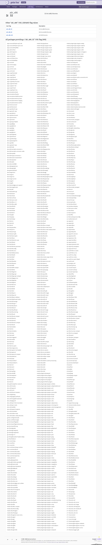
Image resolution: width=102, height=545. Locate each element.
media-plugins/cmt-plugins (44, 379)
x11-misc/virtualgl (71, 519)
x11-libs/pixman (71, 494)
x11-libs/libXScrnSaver (73, 472)
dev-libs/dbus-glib (12, 204)
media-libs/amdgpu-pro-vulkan (15, 483)
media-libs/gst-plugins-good (44, 50)
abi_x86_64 (9, 32)
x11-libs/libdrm (71, 417)
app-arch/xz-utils (11, 69)
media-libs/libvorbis (42, 236)
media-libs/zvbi (41, 371)
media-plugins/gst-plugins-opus (45, 479)
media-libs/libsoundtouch (44, 212)
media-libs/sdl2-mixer (43, 295)
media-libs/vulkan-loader (43, 356)
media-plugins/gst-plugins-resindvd (46, 487)
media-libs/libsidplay (42, 206)
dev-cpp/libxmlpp (11, 138)
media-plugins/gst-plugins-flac (45, 426)
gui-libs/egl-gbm (11, 428)
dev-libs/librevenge (12, 301)
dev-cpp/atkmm (11, 113)
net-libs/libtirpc (71, 170)
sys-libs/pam (70, 335)
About (46, 6)
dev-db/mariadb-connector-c (14, 149)
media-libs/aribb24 (12, 485)
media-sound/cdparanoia (73, 66)
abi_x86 (14, 12)
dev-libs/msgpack (11, 337)
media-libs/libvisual (42, 231)
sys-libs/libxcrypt (71, 324)
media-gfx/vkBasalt (12, 468)
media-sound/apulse (72, 62)
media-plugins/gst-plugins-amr (45, 388)
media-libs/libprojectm (43, 187)
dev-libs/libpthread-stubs (14, 299)
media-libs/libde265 (42, 111)
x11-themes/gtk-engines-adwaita (75, 523)
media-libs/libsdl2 (42, 200)
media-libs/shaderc (42, 320)
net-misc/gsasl (70, 193)
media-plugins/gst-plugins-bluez (45, 394)
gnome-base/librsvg (12, 426)
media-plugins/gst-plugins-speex (46, 506)
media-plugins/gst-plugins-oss (45, 481)
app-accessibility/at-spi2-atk (14, 43)
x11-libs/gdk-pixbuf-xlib (73, 413)
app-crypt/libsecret (12, 79)
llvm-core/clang (11, 441)
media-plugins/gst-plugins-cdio (45, 400)
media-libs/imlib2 (41, 62)
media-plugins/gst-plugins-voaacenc (46, 523)
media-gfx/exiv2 (11, 458)
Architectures (39, 6)
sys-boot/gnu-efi (71, 263)
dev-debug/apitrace (12, 166)
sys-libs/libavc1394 (72, 297)
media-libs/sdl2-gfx (42, 291)
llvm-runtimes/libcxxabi (13, 451)
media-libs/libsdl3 (42, 202)
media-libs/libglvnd (42, 136)
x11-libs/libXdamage (72, 443)
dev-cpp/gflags (11, 124)
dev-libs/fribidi (11, 210)
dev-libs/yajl (10, 379)
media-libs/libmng (42, 166)
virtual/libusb (70, 390)
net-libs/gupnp (71, 134)
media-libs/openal (42, 259)
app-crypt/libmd (11, 77)
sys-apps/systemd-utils (73, 244)
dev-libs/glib (10, 214)
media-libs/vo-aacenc (42, 350)
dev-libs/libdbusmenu (13, 253)
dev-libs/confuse (11, 198)
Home (8, 6)
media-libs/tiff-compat (43, 341)
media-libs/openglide (42, 265)
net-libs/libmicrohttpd (72, 147)
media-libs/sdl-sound (42, 316)
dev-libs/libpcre (11, 293)
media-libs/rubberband (43, 286)
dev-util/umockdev (12, 411)
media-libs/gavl (11, 517)
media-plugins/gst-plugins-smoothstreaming (49, 500)
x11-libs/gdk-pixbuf (72, 411)
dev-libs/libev (10, 259)
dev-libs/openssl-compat (13, 354)
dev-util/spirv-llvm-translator (14, 403)
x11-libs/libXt (70, 477)
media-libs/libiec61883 (43, 145)
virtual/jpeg (70, 373)
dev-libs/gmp (10, 217)
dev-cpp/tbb (10, 143)
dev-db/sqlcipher (11, 160)
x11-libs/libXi (70, 453)
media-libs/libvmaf (42, 234)
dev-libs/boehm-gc (12, 191)
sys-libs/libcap (70, 299)
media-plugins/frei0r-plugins (44, 381)
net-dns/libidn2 (71, 117)
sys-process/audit (71, 356)
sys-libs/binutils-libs (72, 284)
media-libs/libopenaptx (43, 174)
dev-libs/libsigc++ (11, 303)
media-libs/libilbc (41, 147)
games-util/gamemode (13, 417)
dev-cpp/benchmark (12, 115)
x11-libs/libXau (71, 432)
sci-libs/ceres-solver (72, 208)
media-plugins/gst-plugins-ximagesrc (77, 52)
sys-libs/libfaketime (72, 301)
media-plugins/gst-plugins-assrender (47, 392)
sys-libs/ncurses (71, 329)
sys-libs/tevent (70, 348)
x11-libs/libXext (71, 447)
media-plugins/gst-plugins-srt (45, 508)
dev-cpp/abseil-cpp (12, 109)
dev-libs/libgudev (11, 280)
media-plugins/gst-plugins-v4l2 (45, 519)
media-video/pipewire (72, 102)
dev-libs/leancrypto (12, 236)
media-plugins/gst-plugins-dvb (45, 417)
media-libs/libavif (41, 90)
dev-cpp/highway (11, 134)
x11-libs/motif (70, 489)
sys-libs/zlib (70, 352)
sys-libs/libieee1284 (72, 303)
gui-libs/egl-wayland (12, 430)
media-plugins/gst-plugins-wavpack (46, 530)
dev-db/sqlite (10, 162)
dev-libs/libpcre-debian (13, 297)
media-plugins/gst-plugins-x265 (75, 50)
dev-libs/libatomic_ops (13, 240)
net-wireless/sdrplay (72, 206)
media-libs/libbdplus (42, 92)
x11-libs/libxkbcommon (73, 458)
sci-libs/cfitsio (70, 210)
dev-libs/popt (10, 358)
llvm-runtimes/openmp (13, 456)
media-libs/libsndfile (42, 208)
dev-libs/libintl (11, 286)
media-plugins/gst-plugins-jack (45, 434)
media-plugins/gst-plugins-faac (45, 422)
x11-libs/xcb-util (71, 500)
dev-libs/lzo (10, 329)
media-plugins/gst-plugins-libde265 (46, 447)
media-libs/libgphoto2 (43, 138)
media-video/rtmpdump (73, 105)
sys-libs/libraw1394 (72, 305)
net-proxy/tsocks (71, 202)
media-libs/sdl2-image (43, 293)
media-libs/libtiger (42, 217)
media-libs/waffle (41, 358)
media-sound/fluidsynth (73, 71)
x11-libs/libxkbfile (71, 460)
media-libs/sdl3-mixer (43, 303)
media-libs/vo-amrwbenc (43, 352)
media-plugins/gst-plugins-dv (45, 415)
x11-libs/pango (71, 491)
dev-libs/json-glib (11, 234)
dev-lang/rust (10, 176)
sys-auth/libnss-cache (72, 250)
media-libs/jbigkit (41, 66)
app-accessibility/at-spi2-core (15, 45)
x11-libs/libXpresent (72, 466)
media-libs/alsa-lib (12, 479)
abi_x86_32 (9, 29)
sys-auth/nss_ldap (71, 255)
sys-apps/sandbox (71, 240)
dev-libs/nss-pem (11, 346)
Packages (14, 6)
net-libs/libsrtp (71, 164)
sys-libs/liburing (71, 322)
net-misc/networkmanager (74, 195)
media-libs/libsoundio (43, 210)
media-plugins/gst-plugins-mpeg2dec (47, 462)
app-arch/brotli (11, 54)
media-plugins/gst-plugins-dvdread (46, 420)
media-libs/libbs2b (42, 96)
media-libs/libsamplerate (43, 195)
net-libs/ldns (70, 138)
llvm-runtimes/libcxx (12, 449)
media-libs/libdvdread (43, 124)
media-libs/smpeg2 (42, 324)
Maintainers (23, 6)
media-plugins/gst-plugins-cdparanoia (47, 403)
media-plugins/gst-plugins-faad (45, 424)
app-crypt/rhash (11, 88)
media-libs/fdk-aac (12, 502)
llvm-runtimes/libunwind (13, 453)
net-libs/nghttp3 (71, 179)
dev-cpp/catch (11, 119)
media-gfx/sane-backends (14, 466)
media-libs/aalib (11, 475)
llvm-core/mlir (11, 445)
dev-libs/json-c (11, 229)
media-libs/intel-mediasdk (44, 64)
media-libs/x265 (41, 365)
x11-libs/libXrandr (71, 468)
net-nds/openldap (71, 198)
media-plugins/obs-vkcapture (74, 58)
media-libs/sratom (42, 333)
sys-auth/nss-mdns (72, 257)
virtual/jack (70, 371)
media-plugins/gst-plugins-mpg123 (46, 466)
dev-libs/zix (10, 381)
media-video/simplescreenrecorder (76, 107)
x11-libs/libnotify (71, 422)
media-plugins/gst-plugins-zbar (75, 54)
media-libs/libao (41, 81)
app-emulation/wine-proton (14, 98)
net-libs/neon (70, 174)
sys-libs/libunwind (71, 320)
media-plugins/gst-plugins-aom (45, 390)
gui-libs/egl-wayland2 (13, 432)
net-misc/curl (70, 191)
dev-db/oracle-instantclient (14, 157)
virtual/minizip (71, 392)
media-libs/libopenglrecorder (45, 176)
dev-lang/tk (10, 183)
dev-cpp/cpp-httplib (12, 121)
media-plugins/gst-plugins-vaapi (45, 521)
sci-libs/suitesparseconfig (73, 217)
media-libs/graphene (42, 43)
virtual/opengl (70, 398)
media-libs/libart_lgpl (42, 86)
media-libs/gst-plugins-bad (44, 45)
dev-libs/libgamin (11, 272)
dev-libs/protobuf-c (12, 362)
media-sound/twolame (73, 92)
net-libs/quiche (71, 183)
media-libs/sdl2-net (42, 297)
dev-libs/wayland (11, 375)
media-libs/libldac (42, 155)
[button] (81, 2)
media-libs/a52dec (12, 472)
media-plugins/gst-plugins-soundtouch (47, 502)
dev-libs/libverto (11, 318)
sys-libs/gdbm (70, 291)
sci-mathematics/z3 (72, 219)
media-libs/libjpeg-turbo (43, 149)
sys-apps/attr (70, 223)
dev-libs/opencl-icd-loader (14, 350)
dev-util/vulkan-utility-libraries (15, 415)
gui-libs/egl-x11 (11, 434)
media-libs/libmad (42, 160)
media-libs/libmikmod (43, 162)
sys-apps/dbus (71, 225)
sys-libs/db (70, 288)
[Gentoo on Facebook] (12, 539)
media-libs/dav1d (11, 494)
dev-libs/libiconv (11, 284)
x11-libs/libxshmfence (72, 475)
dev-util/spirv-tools (12, 405)
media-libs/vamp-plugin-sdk (44, 346)
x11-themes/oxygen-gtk (73, 530)
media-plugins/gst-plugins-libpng (46, 451)
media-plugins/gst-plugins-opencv (46, 475)
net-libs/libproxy (71, 157)
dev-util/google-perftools (13, 396)
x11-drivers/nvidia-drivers (73, 405)
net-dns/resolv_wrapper (73, 119)
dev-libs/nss (10, 343)
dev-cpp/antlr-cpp (12, 111)
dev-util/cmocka (11, 386)
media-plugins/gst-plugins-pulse (45, 483)
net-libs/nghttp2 (71, 176)
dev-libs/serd (10, 367)
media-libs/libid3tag (42, 143)
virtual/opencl (70, 396)
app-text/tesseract (12, 107)
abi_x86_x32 (9, 35)
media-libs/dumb (11, 496)
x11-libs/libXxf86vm (72, 487)
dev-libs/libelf (10, 257)
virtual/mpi (70, 394)
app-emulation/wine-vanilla (14, 102)
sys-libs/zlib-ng (71, 354)
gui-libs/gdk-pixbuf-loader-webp (15, 437)
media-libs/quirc (41, 282)
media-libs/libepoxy (42, 128)
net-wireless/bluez (72, 204)
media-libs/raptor (41, 284)
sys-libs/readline (71, 339)
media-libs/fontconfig (12, 508)
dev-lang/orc (10, 174)
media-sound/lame (72, 79)
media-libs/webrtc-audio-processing (46, 360)
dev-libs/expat (11, 208)
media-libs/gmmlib (12, 530)
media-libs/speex (41, 329)
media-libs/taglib (41, 337)
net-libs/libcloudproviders (74, 145)
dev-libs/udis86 (11, 373)
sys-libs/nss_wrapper (72, 333)
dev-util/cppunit (11, 388)
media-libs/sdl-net (42, 314)
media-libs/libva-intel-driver (44, 227)
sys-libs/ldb (70, 295)
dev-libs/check (11, 195)
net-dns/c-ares (71, 113)
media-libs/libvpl (41, 238)
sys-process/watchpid (72, 362)
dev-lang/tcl (10, 181)
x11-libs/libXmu (71, 462)
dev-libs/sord (10, 369)
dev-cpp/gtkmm (11, 132)
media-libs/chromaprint (13, 489)
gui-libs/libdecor (11, 439)
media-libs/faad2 (11, 500)
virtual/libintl (70, 386)
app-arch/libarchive (12, 58)
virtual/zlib (69, 400)
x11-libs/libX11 (71, 430)
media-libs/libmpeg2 (42, 170)
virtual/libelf (70, 381)
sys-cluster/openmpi (72, 272)
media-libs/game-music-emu (14, 515)
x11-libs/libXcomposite (73, 439)
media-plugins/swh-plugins (74, 60)
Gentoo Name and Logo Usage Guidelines (56, 542)
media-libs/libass (41, 88)
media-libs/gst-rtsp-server (44, 56)
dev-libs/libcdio (11, 244)
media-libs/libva (41, 223)
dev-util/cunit (10, 390)
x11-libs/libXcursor (72, 441)
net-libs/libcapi (71, 143)
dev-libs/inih (10, 223)
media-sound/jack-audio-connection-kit (77, 77)
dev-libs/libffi (10, 265)
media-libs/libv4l (41, 221)
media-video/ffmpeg (72, 96)
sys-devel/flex (70, 274)
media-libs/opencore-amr (44, 261)
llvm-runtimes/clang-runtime (15, 447)
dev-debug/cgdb (11, 168)
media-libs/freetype (12, 513)
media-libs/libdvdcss (42, 119)
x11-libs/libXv (70, 481)
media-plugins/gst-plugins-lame (45, 441)
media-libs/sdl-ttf (41, 318)
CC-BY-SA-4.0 (40, 542)
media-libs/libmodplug (43, 168)
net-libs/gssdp (70, 132)
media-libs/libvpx (41, 240)
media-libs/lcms (41, 73)
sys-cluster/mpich (71, 267)
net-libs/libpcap (71, 155)
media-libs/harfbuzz (42, 58)
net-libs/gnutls (71, 130)
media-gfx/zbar (11, 470)
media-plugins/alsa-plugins (44, 375)
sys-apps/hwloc (71, 229)
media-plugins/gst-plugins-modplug (46, 460)
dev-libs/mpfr (10, 335)
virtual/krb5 (70, 377)
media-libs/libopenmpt (43, 179)
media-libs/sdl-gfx (42, 307)
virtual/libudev (71, 388)
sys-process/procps (72, 360)
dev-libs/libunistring (12, 312)
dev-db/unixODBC (12, 164)
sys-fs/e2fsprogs (71, 278)
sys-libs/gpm (70, 293)
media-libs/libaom (42, 83)
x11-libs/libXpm (71, 464)
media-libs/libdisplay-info (44, 113)
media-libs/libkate (42, 153)
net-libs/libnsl (70, 153)
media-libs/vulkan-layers (43, 354)
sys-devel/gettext (71, 276)
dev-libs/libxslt (11, 324)
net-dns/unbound (71, 121)
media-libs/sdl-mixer (42, 312)
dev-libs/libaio (11, 238)
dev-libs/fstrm (11, 212)
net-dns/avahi (70, 111)
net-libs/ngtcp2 (71, 181)
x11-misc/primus (71, 517)
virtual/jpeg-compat (72, 375)
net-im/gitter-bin (71, 126)
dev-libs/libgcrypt (11, 274)
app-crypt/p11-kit (11, 86)
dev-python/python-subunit (14, 384)
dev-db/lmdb (10, 147)
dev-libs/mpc (10, 333)
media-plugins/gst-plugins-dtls (45, 411)
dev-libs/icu (10, 221)
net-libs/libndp (71, 149)
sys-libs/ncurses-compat (73, 331)
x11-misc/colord (71, 515)
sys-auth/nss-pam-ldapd (73, 259)
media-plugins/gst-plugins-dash (45, 409)
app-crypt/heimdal (12, 73)
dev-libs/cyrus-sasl (12, 200)
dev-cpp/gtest (10, 130)
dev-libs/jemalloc (11, 227)
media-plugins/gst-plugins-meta (45, 458)
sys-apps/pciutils (71, 236)
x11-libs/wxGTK (71, 498)
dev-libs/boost (11, 193)
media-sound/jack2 (72, 75)
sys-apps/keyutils (71, 231)
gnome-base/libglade (12, 422)
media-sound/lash (71, 81)
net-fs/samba (70, 124)
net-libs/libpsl (70, 160)
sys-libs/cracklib (71, 286)
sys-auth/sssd (70, 261)
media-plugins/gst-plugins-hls (45, 432)
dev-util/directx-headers (13, 392)
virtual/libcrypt (71, 379)
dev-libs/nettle (11, 339)
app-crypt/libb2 (11, 75)
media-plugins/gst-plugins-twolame (46, 515)
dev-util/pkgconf (11, 400)
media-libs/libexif (41, 130)
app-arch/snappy (11, 64)
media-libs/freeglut (12, 510)
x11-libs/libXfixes (71, 449)
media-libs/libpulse (42, 189)
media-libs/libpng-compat (44, 185)
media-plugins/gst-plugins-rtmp (45, 489)
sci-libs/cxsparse (71, 212)
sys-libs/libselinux (71, 310)
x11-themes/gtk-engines (73, 521)
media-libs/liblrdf (41, 157)
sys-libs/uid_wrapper (72, 350)
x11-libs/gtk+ (70, 415)
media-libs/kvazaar (42, 69)
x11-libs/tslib (70, 496)
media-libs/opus (41, 272)
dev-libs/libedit (11, 255)
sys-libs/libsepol (71, 314)
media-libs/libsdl (41, 198)
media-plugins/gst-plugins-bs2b (45, 396)
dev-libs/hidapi (11, 219)
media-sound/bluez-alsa (73, 64)
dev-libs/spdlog (11, 371)
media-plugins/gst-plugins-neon (45, 470)
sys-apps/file (70, 227)
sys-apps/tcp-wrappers (73, 246)
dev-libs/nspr (10, 341)
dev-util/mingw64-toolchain (14, 398)
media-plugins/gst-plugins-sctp (45, 494)
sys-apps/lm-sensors (72, 234)
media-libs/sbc (41, 288)
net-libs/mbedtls (71, 172)
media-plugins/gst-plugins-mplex (46, 468)
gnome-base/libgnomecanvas (15, 424)
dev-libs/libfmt (11, 269)
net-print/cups (70, 200)
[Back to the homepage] (12, 2)
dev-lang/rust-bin (11, 179)
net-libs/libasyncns (72, 140)
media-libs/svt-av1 (42, 335)
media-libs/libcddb (42, 105)
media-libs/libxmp (42, 244)
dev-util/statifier (11, 407)
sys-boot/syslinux (71, 265)
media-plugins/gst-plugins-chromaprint (47, 405)
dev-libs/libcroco (11, 250)
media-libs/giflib (11, 521)
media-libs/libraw (41, 193)
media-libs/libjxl (41, 151)
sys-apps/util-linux (72, 248)
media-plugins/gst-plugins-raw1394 (46, 485)
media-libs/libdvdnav (42, 121)
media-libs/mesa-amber (43, 253)
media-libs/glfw (11, 525)
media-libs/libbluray (42, 94)
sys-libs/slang (70, 341)
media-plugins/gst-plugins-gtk (45, 430)
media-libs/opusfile (42, 274)
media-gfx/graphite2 (12, 460)
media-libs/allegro (12, 477)
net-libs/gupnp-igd (72, 136)
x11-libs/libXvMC (71, 483)
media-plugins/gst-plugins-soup (45, 504)
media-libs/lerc (41, 77)
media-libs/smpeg (42, 322)
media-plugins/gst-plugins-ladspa (46, 439)
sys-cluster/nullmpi (72, 269)
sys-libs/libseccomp (72, 307)
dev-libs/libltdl (11, 288)
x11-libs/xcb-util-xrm (72, 513)
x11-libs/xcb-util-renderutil (74, 508)
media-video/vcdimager (73, 109)
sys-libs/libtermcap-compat (74, 316)
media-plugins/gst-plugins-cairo (45, 398)
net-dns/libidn (70, 115)
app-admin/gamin (12, 52)
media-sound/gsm (71, 73)
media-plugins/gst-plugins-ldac (45, 443)
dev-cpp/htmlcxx (11, 136)
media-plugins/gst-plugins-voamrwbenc (47, 525)
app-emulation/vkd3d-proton (15, 96)
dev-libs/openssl (11, 352)
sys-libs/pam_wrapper (72, 337)
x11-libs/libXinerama (72, 456)
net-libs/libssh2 (71, 168)
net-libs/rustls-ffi (71, 185)
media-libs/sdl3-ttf (42, 305)
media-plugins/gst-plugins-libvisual (46, 453)
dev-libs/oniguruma (12, 348)
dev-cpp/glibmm (11, 126)
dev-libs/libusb (11, 314)
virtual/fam (70, 367)
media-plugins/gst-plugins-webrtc (76, 45)
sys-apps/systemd (71, 242)
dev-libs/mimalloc (12, 331)
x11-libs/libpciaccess (72, 424)
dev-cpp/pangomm (12, 140)
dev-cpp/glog (10, 128)
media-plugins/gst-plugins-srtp (45, 510)
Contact (94, 539)
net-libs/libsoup (71, 162)
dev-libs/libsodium (12, 305)
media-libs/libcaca (42, 98)
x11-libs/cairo (70, 407)
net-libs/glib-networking (73, 128)
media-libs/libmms (42, 164)
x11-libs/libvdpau (71, 428)
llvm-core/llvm (11, 443)
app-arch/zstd (11, 71)
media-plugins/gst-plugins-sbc (45, 491)
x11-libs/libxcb (70, 437)
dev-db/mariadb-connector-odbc (16, 151)
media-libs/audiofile (12, 487)
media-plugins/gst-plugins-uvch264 (46, 517)
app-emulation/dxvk (12, 92)
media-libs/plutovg (42, 278)
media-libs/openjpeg (42, 269)
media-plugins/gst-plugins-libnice (46, 449)
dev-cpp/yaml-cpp (12, 145)
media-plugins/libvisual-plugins (75, 56)
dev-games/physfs (12, 170)
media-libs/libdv (41, 117)
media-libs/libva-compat (43, 225)
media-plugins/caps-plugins (44, 377)
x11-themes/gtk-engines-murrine (75, 525)
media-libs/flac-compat (13, 506)
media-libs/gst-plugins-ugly (44, 52)
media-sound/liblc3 (72, 83)
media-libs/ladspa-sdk (43, 71)
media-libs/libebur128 (43, 126)
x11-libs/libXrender (72, 470)
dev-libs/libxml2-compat (13, 322)
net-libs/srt (70, 189)
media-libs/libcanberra (43, 100)
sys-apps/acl (70, 221)
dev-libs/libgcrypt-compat (14, 276)
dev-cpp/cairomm (11, 117)
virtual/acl (69, 365)
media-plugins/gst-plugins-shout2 (46, 496)
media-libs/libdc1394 (42, 107)
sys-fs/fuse (69, 280)
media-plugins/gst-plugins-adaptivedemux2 (48, 386)
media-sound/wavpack (73, 94)
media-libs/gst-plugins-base (44, 47)
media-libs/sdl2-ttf (42, 299)
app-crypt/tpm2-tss (12, 90)
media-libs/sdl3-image (43, 301)
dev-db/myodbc (11, 153)
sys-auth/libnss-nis (72, 253)
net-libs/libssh (70, 166)
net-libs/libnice (71, 151)
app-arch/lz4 (10, 62)
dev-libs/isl (10, 225)
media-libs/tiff (40, 339)
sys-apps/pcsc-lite (71, 238)
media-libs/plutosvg (42, 276)
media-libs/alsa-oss (12, 481)
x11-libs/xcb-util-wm (72, 510)
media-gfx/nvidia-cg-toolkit (14, 462)
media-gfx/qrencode (12, 464)
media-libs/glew (11, 523)
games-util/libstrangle (13, 420)
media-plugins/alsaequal (43, 373)
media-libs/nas (41, 255)
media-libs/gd (11, 519)
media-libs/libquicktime (43, 191)
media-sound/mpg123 (72, 86)
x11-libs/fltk (70, 409)
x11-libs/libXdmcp (71, 445)
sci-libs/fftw (70, 214)
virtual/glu (69, 369)
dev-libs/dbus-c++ (12, 202)
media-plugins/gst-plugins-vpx (45, 527)
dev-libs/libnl (10, 291)
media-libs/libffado (42, 132)
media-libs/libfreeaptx (43, 134)
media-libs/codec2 (12, 491)
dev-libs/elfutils (11, 206)
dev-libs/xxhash (11, 377)
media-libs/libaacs (42, 79)
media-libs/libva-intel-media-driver (46, 229)
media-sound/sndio (72, 90)
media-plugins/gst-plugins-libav (45, 445)
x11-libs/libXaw (71, 434)
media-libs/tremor (42, 343)
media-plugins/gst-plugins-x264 (75, 47)
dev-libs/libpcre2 (11, 295)
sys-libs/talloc (70, 343)
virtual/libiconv (71, 384)
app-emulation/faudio (13, 94)
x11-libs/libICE (70, 420)
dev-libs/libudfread (12, 310)
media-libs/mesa (41, 250)
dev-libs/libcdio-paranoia (13, 246)
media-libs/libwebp (42, 242)
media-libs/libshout (42, 204)
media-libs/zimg (41, 369)
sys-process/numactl (72, 358)
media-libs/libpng (41, 183)
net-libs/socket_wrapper (73, 187)
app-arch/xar (10, 66)
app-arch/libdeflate (12, 60)
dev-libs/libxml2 (11, 320)
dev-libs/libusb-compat (13, 316)
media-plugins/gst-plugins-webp (75, 43)
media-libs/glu (11, 527)
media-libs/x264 (41, 362)
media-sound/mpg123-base (74, 88)
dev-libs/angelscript (12, 187)
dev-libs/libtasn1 (11, 307)
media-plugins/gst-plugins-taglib (45, 513)
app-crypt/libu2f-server (13, 81)
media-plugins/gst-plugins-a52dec (46, 384)
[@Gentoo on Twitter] (8, 539)
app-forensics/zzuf (12, 105)
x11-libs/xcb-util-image (73, 504)
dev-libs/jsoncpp (11, 231)
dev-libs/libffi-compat (12, 267)
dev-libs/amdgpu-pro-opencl (14, 185)
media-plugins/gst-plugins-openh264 (47, 477)
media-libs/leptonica (42, 75)
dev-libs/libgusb (11, 282)
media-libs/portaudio (42, 280)
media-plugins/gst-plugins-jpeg (45, 437)
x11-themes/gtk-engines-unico (75, 527)
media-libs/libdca (41, 109)
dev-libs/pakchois (11, 356)
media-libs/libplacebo (43, 181)
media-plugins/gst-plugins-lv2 (45, 456)
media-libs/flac (11, 504)
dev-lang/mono (11, 172)
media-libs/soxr (41, 327)
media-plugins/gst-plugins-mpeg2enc (47, 464)
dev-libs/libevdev (11, 261)
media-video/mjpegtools (73, 100)
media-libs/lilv (40, 246)
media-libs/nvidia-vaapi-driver (45, 257)
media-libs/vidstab (42, 348)
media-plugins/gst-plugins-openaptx (46, 472)
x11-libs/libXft (70, 451)
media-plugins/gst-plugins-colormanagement (49, 407)
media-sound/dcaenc (72, 69)
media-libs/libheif (41, 140)
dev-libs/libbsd (11, 242)
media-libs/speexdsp (42, 331)
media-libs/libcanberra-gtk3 (44, 102)
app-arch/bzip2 (11, 56)
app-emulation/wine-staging (14, 100)
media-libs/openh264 (42, 267)
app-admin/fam (11, 50)
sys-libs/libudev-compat (73, 318)
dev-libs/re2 (10, 365)
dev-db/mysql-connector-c (14, 155)
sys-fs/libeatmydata (72, 282)
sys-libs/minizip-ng (72, 327)
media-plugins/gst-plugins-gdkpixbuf (47, 428)
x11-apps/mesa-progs (72, 403)
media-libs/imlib (41, 60)
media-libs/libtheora (42, 214)
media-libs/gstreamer (42, 54)
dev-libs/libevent (11, 263)
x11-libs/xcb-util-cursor (73, 502)
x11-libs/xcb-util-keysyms (73, 506)
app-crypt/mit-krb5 (12, 83)
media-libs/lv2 (40, 248)
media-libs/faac (11, 498)
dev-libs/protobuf (11, 360)
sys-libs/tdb (70, 346)
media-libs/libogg (41, 172)
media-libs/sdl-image (42, 310)
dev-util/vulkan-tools (12, 413)
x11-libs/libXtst (71, 479)
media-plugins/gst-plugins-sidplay (46, 498)
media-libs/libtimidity (42, 219)
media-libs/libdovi (42, 115)
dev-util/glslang (11, 394)
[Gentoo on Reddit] (16, 539)
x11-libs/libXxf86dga (72, 485)
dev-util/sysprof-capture (13, 409)
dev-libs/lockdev (11, 327)
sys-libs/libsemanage (72, 312)
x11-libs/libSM (70, 426)
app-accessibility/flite (12, 47)
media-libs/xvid (41, 367)
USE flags (30, 6)
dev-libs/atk (10, 189)
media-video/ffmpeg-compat (74, 98)
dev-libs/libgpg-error (12, 278)
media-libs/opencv (42, 263)
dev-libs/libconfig (11, 248)
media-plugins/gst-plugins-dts (45, 413)
